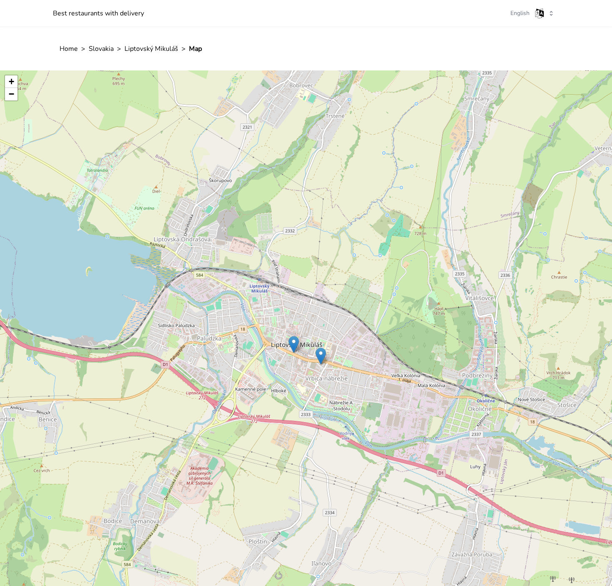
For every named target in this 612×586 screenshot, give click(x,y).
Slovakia (101, 48)
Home (69, 48)
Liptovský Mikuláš (151, 48)
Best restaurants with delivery (98, 13)
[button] (294, 344)
